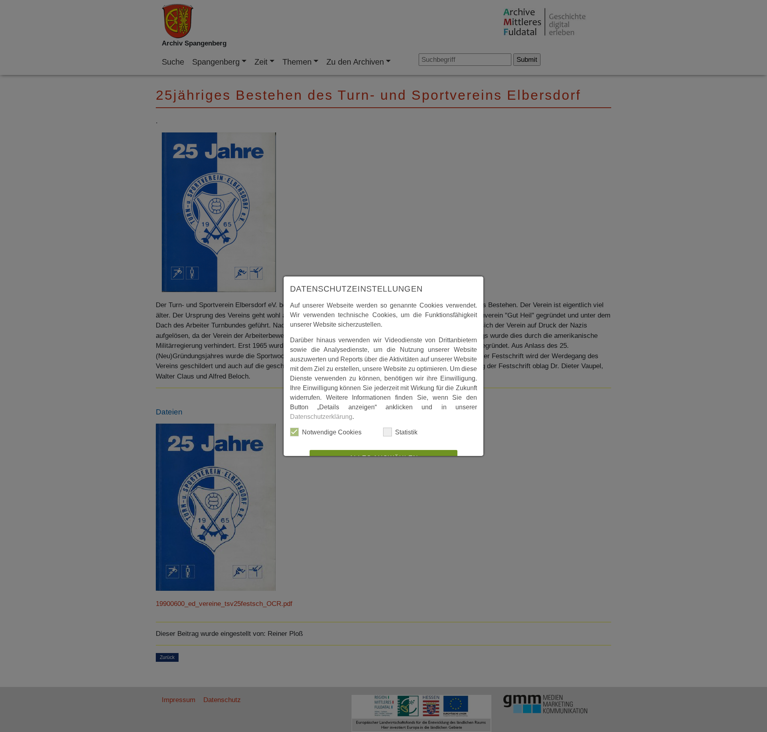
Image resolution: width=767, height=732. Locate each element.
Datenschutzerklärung (321, 416)
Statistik (406, 432)
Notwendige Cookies (332, 432)
